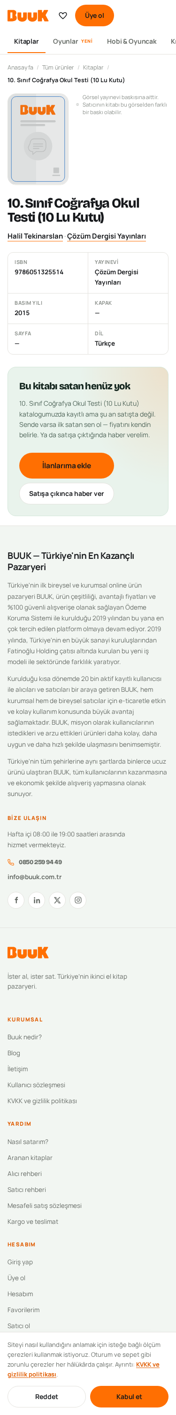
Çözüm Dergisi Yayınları (106, 236)
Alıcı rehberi (25, 1173)
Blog (14, 1053)
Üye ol (94, 15)
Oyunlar (73, 41)
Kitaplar (26, 41)
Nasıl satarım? (28, 1141)
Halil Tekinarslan (35, 236)
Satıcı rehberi (27, 1189)
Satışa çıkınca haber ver (66, 493)
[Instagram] (77, 900)
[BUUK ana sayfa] (28, 16)
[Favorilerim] (63, 15)
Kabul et (129, 1396)
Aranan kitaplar (30, 1157)
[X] (57, 900)
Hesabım (20, 1294)
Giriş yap (20, 1262)
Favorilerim (23, 1310)
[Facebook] (16, 900)
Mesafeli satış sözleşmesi (45, 1205)
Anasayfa (20, 67)
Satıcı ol (19, 1326)
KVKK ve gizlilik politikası (42, 1101)
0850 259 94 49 (40, 862)
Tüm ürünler (58, 67)
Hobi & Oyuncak (132, 41)
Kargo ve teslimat (33, 1221)
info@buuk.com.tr (34, 877)
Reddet (46, 1396)
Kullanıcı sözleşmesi (36, 1085)
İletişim (18, 1069)
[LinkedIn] (36, 900)
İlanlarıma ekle (66, 465)
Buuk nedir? (25, 1037)
